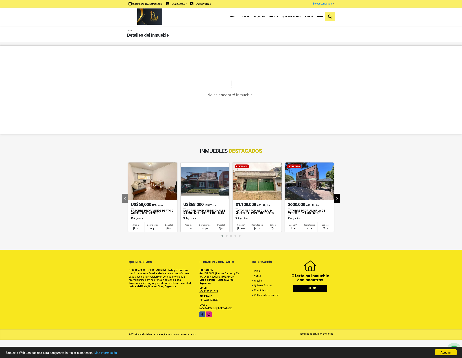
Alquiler (259, 16)
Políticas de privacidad (266, 295)
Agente (273, 16)
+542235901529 (202, 4)
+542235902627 (178, 4)
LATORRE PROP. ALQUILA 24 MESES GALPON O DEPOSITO (255, 212)
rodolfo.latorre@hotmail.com (215, 308)
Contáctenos (314, 16)
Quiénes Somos (292, 16)
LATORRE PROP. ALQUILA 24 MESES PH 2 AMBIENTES (306, 212)
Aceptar (446, 352)
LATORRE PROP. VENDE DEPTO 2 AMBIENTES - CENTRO (152, 212)
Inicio (234, 16)
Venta (246, 16)
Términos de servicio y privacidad (316, 334)
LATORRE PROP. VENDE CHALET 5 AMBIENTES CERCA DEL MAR (204, 212)
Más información (105, 352)
